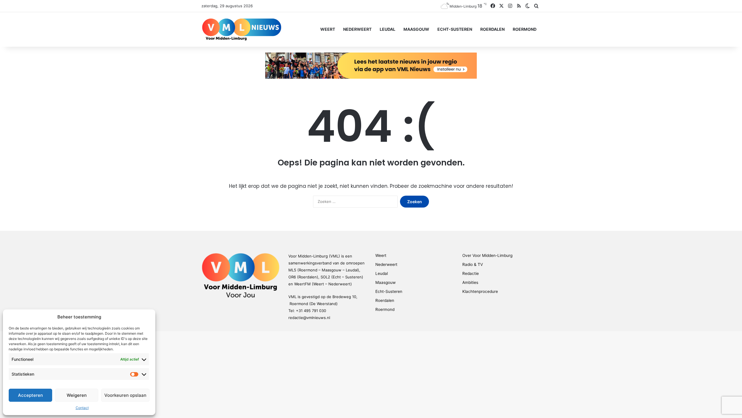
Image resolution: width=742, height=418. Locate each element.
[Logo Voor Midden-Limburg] (241, 29)
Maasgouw (416, 29)
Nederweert (357, 29)
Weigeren (77, 395)
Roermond (525, 29)
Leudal (387, 29)
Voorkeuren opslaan (125, 395)
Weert (327, 29)
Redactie (470, 273)
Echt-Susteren (454, 29)
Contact (82, 408)
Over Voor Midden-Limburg (487, 255)
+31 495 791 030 (311, 310)
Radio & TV (472, 264)
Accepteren (30, 395)
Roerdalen (492, 29)
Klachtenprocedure (480, 291)
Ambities (470, 282)
